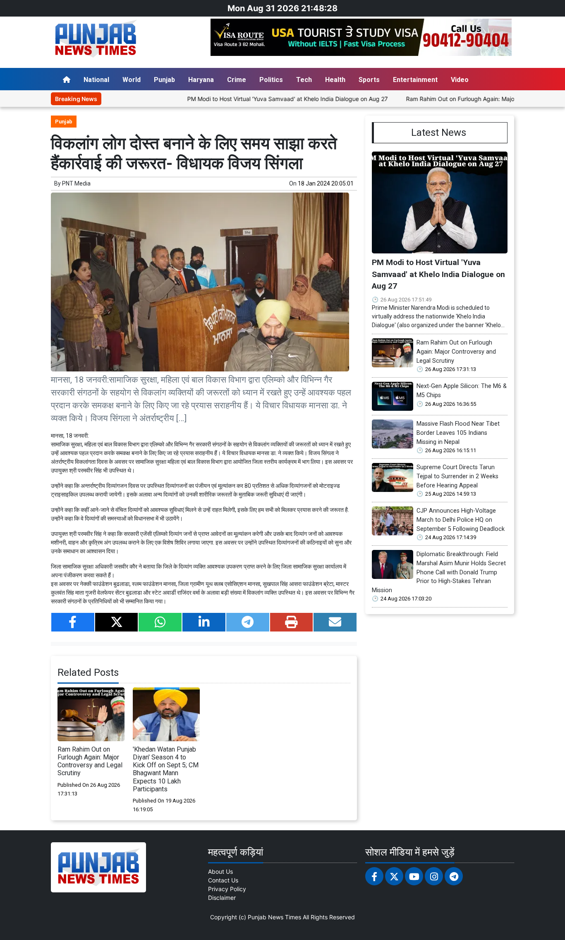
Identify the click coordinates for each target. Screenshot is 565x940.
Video (460, 80)
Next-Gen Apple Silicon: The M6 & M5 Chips (462, 391)
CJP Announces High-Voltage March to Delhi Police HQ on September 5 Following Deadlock (461, 519)
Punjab (164, 80)
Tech (304, 80)
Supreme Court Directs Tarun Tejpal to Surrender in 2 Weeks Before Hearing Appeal (457, 476)
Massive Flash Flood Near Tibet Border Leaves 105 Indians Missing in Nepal (458, 432)
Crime (236, 80)
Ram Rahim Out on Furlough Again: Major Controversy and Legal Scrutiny (89, 761)
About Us (220, 871)
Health (335, 80)
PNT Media (76, 183)
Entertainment (415, 80)
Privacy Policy (227, 888)
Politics (271, 80)
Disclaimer (222, 897)
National (96, 80)
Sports (369, 80)
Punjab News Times (274, 917)
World (131, 80)
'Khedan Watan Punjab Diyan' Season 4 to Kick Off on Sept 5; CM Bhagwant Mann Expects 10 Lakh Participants (166, 769)
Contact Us (223, 880)
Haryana (201, 80)
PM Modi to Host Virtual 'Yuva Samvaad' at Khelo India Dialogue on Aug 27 (259, 98)
